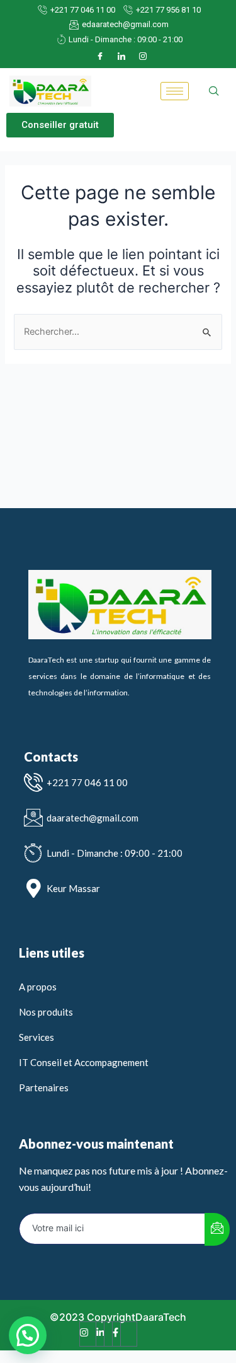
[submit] (217, 1229)
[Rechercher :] (118, 331)
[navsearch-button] (214, 91)
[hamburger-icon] (174, 91)
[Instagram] (142, 56)
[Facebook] (100, 56)
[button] (60, 125)
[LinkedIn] (121, 56)
